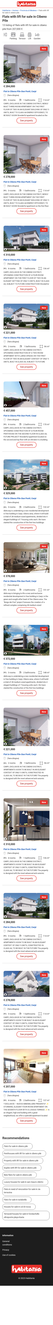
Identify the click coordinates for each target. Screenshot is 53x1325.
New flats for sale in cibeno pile (18, 1175)
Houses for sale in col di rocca (17, 1207)
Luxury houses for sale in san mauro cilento (23, 1182)
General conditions (7, 1243)
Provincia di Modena (28, 10)
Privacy (5, 1250)
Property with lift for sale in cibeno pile (21, 1160)
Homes (15, 10)
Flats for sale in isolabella (15, 1199)
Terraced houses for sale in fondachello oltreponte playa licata (21, 1215)
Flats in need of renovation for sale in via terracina (22, 1191)
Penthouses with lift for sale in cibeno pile (22, 1153)
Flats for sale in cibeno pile (16, 1146)
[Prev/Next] (6, 64)
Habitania (6, 10)
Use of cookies (8, 1255)
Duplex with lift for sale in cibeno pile (20, 1168)
